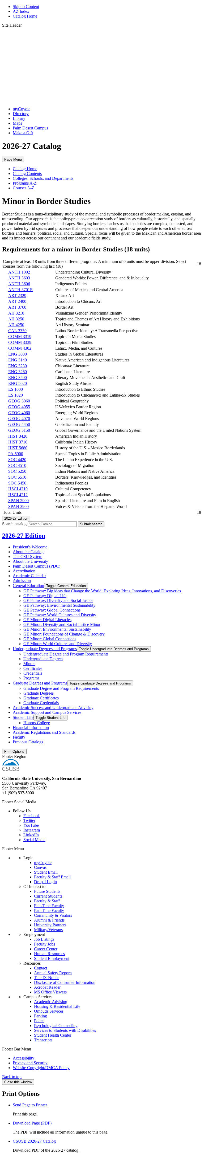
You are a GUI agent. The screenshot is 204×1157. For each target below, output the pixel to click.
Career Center (45, 949)
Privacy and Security (30, 1063)
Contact (40, 968)
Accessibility (23, 1058)
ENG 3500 (17, 377)
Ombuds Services (48, 1011)
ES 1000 (15, 389)
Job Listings (44, 939)
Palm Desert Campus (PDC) (36, 566)
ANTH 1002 (19, 272)
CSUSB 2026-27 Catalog (34, 1141)
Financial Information (31, 727)
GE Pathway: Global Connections (51, 610)
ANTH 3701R (20, 289)
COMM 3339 (19, 342)
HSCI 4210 (18, 489)
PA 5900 (15, 453)
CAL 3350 (17, 330)
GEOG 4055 (19, 407)
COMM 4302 (19, 348)
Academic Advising (50, 1001)
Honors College (36, 722)
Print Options (14, 751)
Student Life (23, 717)
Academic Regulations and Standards (44, 732)
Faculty (19, 737)
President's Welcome (30, 547)
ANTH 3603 (19, 278)
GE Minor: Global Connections (49, 639)
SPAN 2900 (18, 500)
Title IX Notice (46, 977)
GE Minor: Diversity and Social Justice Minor (61, 624)
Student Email (46, 872)
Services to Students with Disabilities (65, 1030)
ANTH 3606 (19, 284)
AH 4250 (16, 325)
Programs (31, 678)
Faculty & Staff (47, 901)
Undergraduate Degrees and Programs (45, 648)
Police (39, 1021)
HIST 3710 (17, 442)
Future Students (47, 891)
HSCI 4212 (18, 494)
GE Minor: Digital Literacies (47, 619)
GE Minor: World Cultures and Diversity (57, 643)
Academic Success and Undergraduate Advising (53, 707)
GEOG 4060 (19, 412)
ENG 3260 (17, 371)
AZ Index (21, 11)
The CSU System (27, 556)
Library (19, 118)
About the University (30, 561)
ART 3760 (17, 307)
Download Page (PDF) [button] (32, 1123)
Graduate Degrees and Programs (40, 683)
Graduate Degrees (38, 693)
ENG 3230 (17, 366)
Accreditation (24, 571)
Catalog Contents (27, 173)
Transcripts (43, 1040)
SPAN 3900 (18, 506)
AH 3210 (16, 313)
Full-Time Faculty (49, 905)
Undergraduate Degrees (43, 659)
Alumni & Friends (49, 920)
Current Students (48, 896)
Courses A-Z (23, 188)
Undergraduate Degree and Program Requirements (65, 654)
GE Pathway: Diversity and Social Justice (58, 600)
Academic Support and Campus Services (47, 712)
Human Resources (49, 953)
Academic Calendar (29, 575)
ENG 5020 (17, 383)
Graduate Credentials (41, 702)
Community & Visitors (53, 915)
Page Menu (13, 159)
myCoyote (21, 109)
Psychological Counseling (56, 1025)
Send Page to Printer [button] (30, 1105)
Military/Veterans (48, 929)
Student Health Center (52, 1035)
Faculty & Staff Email (52, 877)
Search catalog (14, 524)
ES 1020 (15, 395)
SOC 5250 (17, 471)
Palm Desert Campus (30, 128)
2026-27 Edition (23, 535)
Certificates (32, 668)
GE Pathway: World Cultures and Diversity (59, 615)
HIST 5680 (17, 448)
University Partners (50, 925)
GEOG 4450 (19, 424)
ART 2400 (17, 301)
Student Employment (51, 958)
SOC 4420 (17, 459)
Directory (21, 113)
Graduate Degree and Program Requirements (61, 688)
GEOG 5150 (19, 430)
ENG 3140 (17, 360)
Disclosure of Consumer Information (64, 982)
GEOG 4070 (19, 418)
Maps (17, 123)
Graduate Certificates (41, 698)
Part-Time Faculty (49, 910)
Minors (29, 663)
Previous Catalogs (28, 742)
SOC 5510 (17, 477)
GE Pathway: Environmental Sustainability (59, 605)
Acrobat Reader (47, 987)
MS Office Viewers (50, 992)
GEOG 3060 (19, 401)
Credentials (32, 673)
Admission (22, 580)
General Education (28, 585)
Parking (40, 1016)
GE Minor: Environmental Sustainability (57, 629)
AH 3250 (16, 319)
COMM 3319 (19, 336)
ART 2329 (17, 295)
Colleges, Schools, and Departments (43, 178)
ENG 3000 (17, 354)
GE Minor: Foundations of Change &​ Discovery (64, 634)
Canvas (40, 867)
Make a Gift (23, 133)
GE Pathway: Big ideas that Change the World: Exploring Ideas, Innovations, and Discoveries (102, 591)
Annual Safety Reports (53, 973)
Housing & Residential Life (57, 1006)
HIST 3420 (17, 436)
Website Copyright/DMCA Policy (41, 1067)
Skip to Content (26, 6)
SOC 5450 (17, 483)
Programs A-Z (25, 183)
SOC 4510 (17, 465)
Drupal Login (45, 881)
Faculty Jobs (44, 944)
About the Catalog (28, 551)
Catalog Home (25, 16)
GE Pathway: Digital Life (44, 595)
